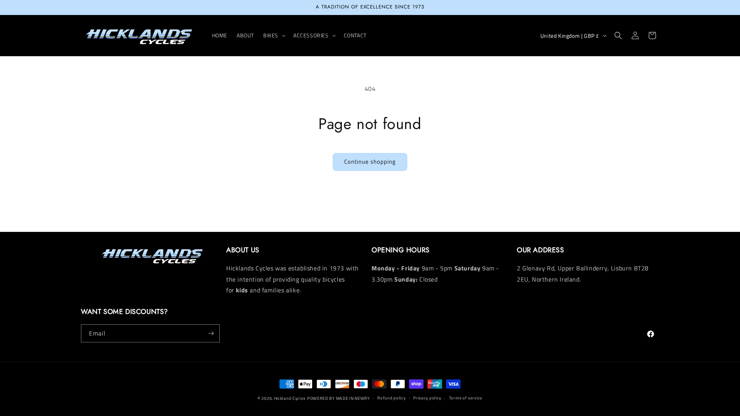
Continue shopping (370, 161)
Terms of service (466, 398)
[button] (274, 35)
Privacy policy (427, 398)
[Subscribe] (210, 333)
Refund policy (391, 398)
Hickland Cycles (290, 398)
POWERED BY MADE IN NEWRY (338, 398)
